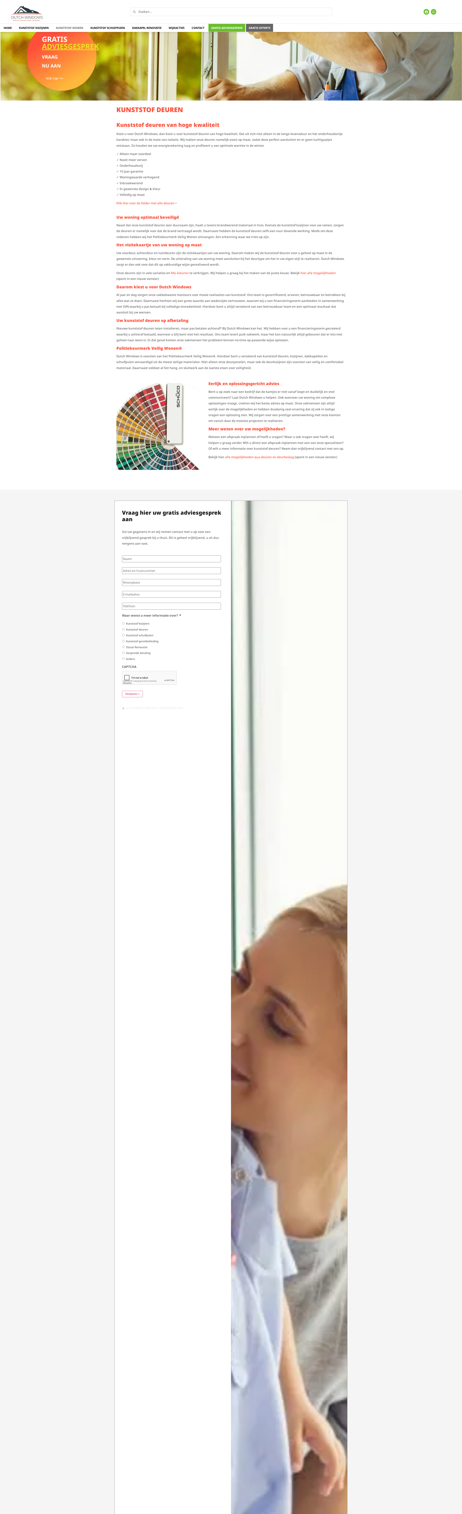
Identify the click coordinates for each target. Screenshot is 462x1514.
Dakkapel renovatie (147, 28)
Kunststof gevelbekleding (142, 641)
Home (8, 28)
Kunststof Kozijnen (34, 28)
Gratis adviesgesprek (227, 28)
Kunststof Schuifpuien (107, 28)
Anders (130, 659)
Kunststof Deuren (69, 28)
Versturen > (132, 693)
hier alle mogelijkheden (318, 273)
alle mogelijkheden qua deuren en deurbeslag (259, 457)
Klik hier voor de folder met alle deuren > (146, 203)
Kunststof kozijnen (137, 623)
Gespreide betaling (138, 653)
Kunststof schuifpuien (139, 635)
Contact (198, 28)
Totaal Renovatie (137, 647)
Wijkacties (176, 28)
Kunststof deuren (137, 629)
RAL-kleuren (180, 273)
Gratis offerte (259, 28)
